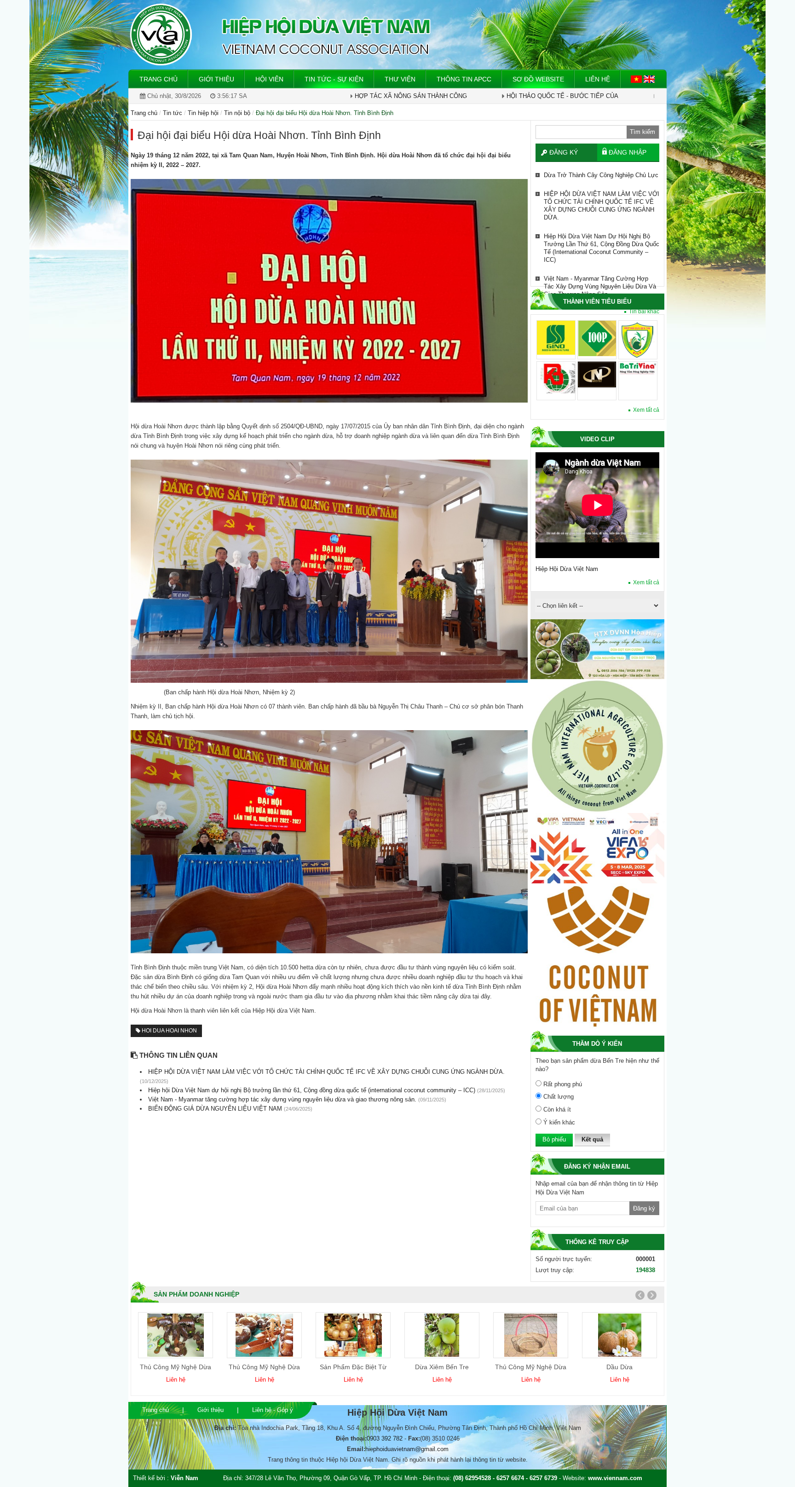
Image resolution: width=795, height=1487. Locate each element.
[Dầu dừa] (619, 1334)
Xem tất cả (646, 410)
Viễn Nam (184, 1478)
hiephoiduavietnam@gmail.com (407, 1449)
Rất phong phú (562, 1084)
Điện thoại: (351, 1438)
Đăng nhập (627, 152)
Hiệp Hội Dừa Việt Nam (567, 568)
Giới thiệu (210, 1409)
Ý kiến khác (558, 1122)
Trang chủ (155, 1409)
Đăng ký (563, 152)
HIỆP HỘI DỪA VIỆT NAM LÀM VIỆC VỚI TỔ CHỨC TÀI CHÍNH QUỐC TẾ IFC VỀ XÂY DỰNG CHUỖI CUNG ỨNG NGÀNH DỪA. (601, 205)
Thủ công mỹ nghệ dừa (175, 1367)
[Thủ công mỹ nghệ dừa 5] (531, 1334)
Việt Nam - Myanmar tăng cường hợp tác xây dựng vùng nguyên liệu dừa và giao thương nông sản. (600, 286)
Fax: (414, 1438)
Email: (356, 1449)
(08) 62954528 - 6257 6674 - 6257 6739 (505, 1478)
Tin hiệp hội (203, 113)
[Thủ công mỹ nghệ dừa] (175, 1334)
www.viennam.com (615, 1478)
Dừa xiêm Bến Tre (442, 1367)
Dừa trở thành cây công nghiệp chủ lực (601, 175)
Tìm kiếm (642, 131)
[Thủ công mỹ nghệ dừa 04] (264, 1334)
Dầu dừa (619, 1367)
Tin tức (172, 113)
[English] (649, 78)
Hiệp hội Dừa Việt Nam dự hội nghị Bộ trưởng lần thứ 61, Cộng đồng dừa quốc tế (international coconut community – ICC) (601, 248)
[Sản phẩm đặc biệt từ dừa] (353, 1334)
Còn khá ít (556, 1109)
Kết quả (592, 1139)
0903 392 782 (385, 1438)
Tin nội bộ (237, 113)
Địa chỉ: (225, 1428)
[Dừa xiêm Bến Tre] (442, 1334)
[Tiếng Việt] (637, 78)
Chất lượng (558, 1096)
